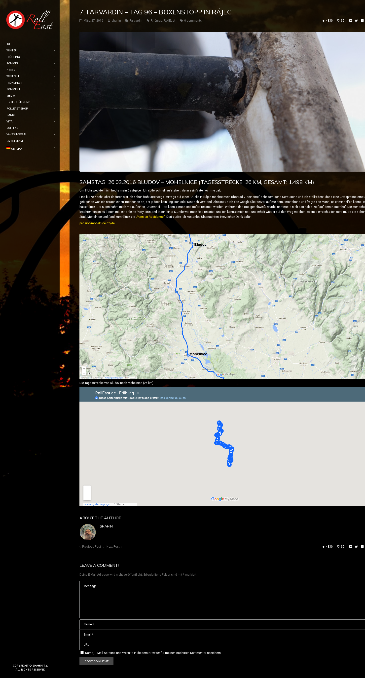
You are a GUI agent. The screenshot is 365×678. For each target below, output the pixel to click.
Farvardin (136, 20)
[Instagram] (30, 657)
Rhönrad (156, 20)
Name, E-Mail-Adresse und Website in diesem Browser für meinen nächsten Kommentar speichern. (153, 653)
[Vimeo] (38, 657)
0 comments (193, 20)
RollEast (169, 20)
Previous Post (91, 546)
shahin (106, 526)
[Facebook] (22, 657)
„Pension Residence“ (150, 217)
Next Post (113, 546)
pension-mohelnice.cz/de (97, 223)
